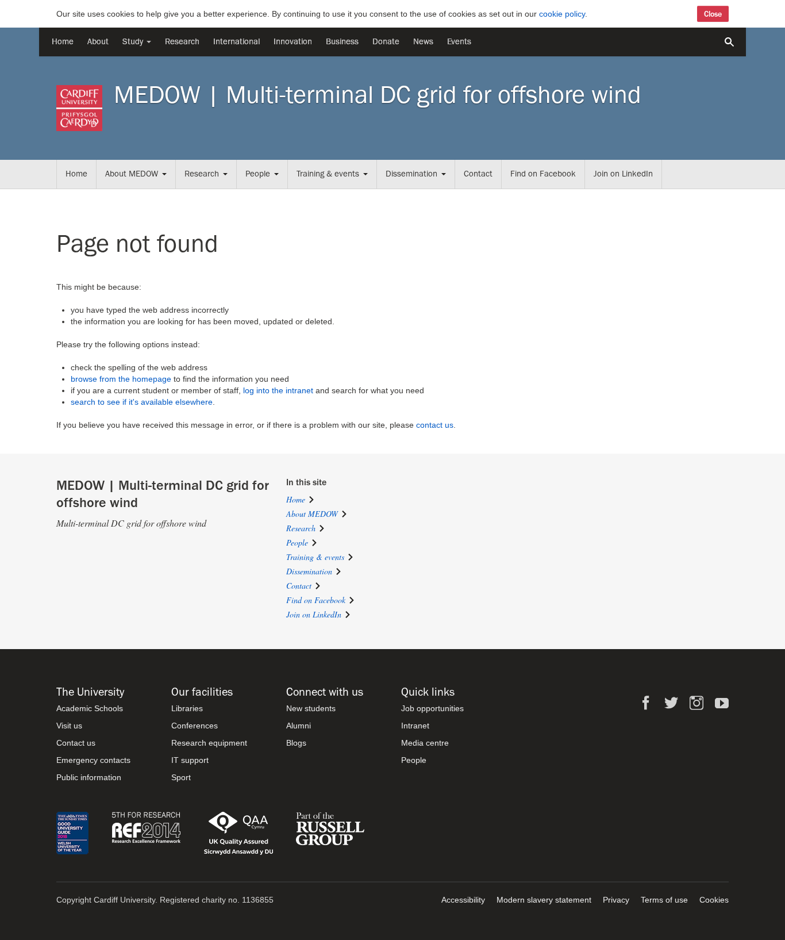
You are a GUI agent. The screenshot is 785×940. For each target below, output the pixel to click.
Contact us (75, 742)
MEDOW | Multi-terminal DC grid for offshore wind (377, 95)
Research (182, 41)
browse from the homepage (121, 378)
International (236, 41)
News (423, 41)
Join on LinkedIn (623, 174)
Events (459, 41)
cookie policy (562, 13)
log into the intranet (278, 390)
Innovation (293, 41)
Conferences (194, 725)
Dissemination (411, 174)
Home (63, 41)
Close (713, 14)
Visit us (69, 725)
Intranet (415, 725)
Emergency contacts (93, 760)
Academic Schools (89, 708)
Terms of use (664, 899)
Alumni (298, 725)
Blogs (296, 742)
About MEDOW (131, 174)
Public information (88, 777)
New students (311, 708)
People (257, 174)
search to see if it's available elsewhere (142, 401)
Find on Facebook (543, 174)
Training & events (328, 174)
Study (133, 41)
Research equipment (209, 742)
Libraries (187, 708)
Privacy (616, 899)
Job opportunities (432, 708)
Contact (478, 174)
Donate (385, 41)
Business (342, 41)
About (98, 41)
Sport (181, 777)
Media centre (425, 742)
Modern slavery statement (544, 899)
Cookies (714, 899)
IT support (190, 760)
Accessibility (463, 899)
